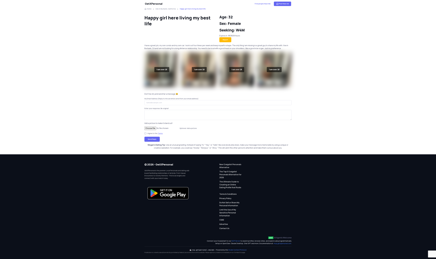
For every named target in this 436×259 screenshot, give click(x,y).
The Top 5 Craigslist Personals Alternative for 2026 (230, 174)
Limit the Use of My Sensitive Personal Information (227, 212)
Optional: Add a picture (188, 128)
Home (149, 9)
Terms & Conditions (228, 194)
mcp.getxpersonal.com (282, 243)
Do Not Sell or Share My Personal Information (229, 204)
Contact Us (224, 228)
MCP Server (236, 241)
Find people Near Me (263, 4)
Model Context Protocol (237, 250)
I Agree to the (155, 133)
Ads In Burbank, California (166, 9)
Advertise (223, 224)
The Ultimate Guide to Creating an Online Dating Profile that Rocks (230, 184)
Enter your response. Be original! (156, 108)
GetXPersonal (153, 3)
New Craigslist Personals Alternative (230, 166)
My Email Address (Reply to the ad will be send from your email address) (171, 99)
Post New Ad (284, 4)
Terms (160, 133)
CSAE (221, 220)
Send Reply (152, 139)
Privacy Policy (225, 198)
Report (225, 40)
